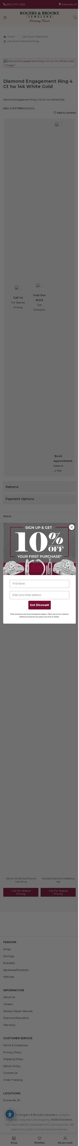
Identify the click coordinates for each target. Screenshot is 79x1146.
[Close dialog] (72, 527)
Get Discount (39, 604)
